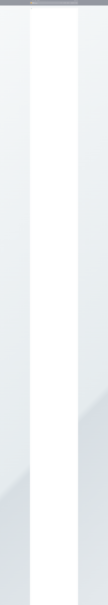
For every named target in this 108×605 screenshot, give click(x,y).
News (33, 0)
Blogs (35, 0)
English (75, 0)
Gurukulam (38, 0)
